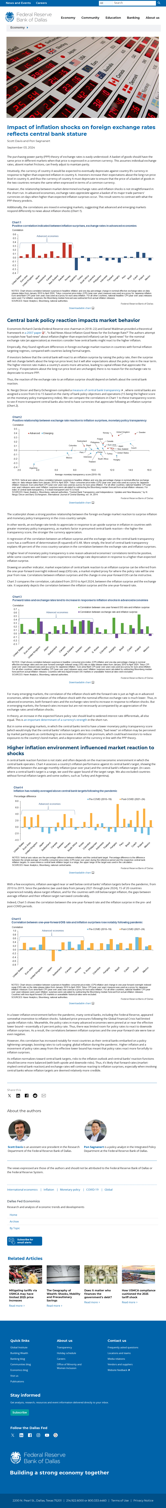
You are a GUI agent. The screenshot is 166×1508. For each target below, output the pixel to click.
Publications (17, 1381)
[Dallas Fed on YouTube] (47, 1435)
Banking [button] (133, 17)
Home (13, 1215)
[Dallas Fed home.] (62, 1463)
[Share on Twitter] (9, 1095)
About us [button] (153, 17)
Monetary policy (70, 1189)
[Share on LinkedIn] (18, 1095)
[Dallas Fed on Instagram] (38, 1435)
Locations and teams (119, 1353)
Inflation (49, 1189)
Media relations (116, 1358)
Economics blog (19, 1370)
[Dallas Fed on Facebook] (30, 1435)
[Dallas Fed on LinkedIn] (21, 1435)
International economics (22, 1189)
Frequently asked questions (123, 1347)
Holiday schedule (66, 1353)
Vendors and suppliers (120, 1364)
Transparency (64, 1347)
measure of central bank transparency (96, 390)
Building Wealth (19, 1353)
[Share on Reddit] (35, 1095)
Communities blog (20, 1364)
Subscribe (19, 1412)
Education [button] (113, 17)
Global (109, 1189)
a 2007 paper (33, 333)
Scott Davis (15, 1147)
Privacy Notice (143, 1500)
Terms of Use (120, 1500)
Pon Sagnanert (94, 1147)
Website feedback (117, 1370)
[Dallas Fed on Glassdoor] (55, 1435)
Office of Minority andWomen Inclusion (69, 1366)
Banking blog (17, 1358)
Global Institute (18, 1347)
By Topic (15, 1228)
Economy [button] (68, 17)
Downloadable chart (80, 308)
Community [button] (90, 17)
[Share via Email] (43, 1095)
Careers (41, 3)
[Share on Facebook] (26, 1095)
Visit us (14, 1375)
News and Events (18, 3)
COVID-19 (92, 1189)
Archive (14, 1221)
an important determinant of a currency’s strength (55, 720)
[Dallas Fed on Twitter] (12, 1435)
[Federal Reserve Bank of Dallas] (28, 17)
